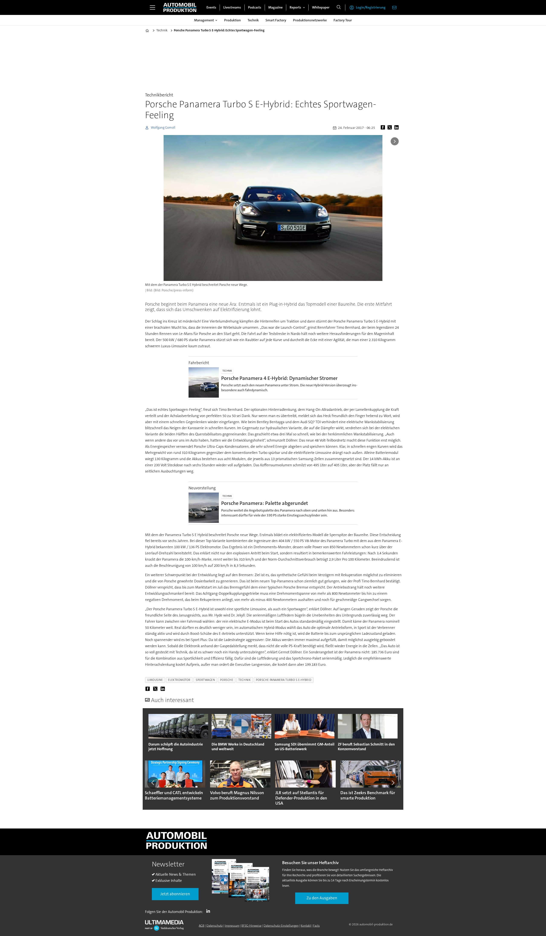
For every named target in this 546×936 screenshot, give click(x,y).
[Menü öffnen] (152, 7)
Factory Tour (343, 20)
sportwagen (205, 680)
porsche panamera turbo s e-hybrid (283, 680)
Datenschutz (214, 925)
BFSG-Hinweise (251, 925)
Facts (316, 925)
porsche (226, 680)
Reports (295, 7)
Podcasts (254, 7)
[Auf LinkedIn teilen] (397, 128)
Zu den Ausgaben (321, 898)
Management (204, 20)
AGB (201, 925)
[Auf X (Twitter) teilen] (390, 128)
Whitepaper (321, 7)
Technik (253, 20)
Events (211, 7)
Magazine (275, 7)
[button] (153, 783)
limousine (155, 680)
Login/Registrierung (371, 7)
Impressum (232, 925)
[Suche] (338, 7)
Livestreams (232, 7)
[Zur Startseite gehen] (180, 7)
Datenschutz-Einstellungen (281, 925)
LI (209, 911)
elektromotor (179, 680)
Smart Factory (276, 20)
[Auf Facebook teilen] (383, 128)
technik (244, 680)
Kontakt (306, 925)
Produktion (232, 20)
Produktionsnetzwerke (310, 20)
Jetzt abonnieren (175, 894)
